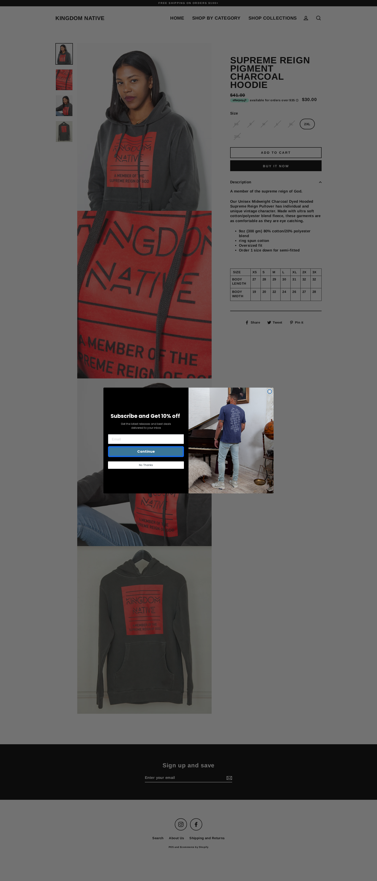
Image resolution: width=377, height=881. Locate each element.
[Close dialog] (269, 391)
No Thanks (146, 465)
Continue (146, 451)
